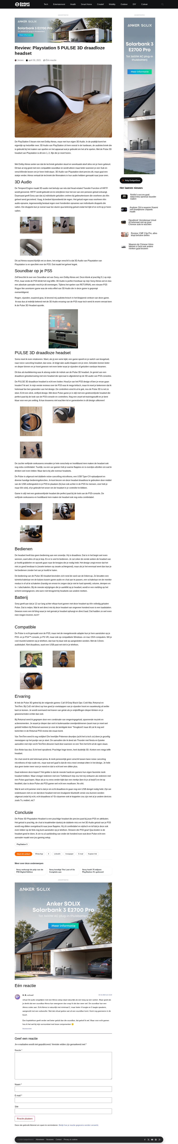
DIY (134, 4)
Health (73, 4)
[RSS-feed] (159, 1140)
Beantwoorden (27, 1028)
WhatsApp (39, 854)
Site (16, 1107)
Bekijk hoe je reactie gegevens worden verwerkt (78, 1125)
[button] (162, 4)
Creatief (100, 4)
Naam (18, 1084)
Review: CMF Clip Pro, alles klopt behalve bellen (144, 234)
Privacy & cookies (71, 1139)
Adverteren (40, 1139)
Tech (46, 4)
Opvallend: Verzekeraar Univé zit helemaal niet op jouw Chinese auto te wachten (142, 222)
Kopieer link (92, 854)
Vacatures (50, 1139)
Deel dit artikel (23, 854)
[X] (148, 1140)
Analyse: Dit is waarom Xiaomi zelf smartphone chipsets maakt (144, 209)
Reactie (18, 1050)
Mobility (112, 4)
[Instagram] (156, 1140)
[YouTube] (152, 1140)
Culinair (144, 4)
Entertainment (59, 4)
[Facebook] (145, 1140)
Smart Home (86, 4)
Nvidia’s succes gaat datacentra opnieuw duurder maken (143, 197)
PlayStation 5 (22, 844)
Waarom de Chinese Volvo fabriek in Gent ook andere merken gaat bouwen (141, 246)
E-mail (80, 854)
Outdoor (124, 4)
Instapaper (69, 854)
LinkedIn (57, 854)
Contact (59, 1139)
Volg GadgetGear (132, 180)
